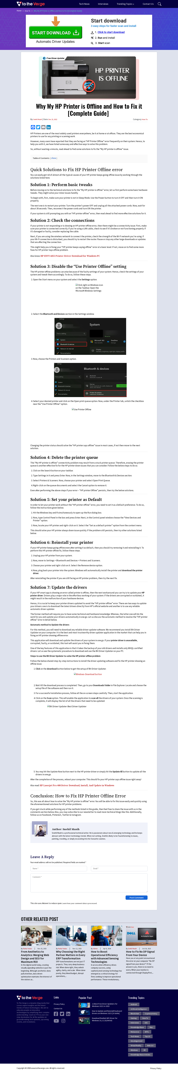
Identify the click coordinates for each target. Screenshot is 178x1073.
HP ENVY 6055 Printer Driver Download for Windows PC (70, 256)
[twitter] (62, 1013)
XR (145, 1050)
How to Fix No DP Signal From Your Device (140, 953)
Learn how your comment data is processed (79, 903)
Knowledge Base (137, 1027)
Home (19, 10)
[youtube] (56, 1020)
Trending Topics (125, 3)
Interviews (103, 3)
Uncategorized (136, 1041)
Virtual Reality (136, 1045)
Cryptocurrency (151, 1013)
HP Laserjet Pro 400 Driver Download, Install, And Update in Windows (77, 785)
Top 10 (147, 1036)
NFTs (147, 1032)
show (53, 158)
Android (134, 1004)
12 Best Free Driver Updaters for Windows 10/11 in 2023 (104, 1005)
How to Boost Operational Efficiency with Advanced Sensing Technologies (105, 957)
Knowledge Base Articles (140, 1054)
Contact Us (148, 3)
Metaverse (135, 1032)
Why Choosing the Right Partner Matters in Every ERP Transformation (70, 955)
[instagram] (63, 1020)
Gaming (134, 1018)
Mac (151, 1027)
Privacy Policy (59, 1004)
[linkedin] (68, 1013)
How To (27, 11)
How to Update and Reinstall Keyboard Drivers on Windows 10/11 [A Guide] (107, 1012)
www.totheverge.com (40, 1068)
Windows (134, 1050)
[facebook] (56, 1013)
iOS (146, 1023)
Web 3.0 (150, 1045)
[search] (159, 4)
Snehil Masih (37, 119)
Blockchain (135, 1013)
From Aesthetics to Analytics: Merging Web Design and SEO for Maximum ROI (35, 957)
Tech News (84, 3)
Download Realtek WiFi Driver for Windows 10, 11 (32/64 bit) (104, 1019)
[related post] (36, 935)
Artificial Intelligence (139, 1009)
